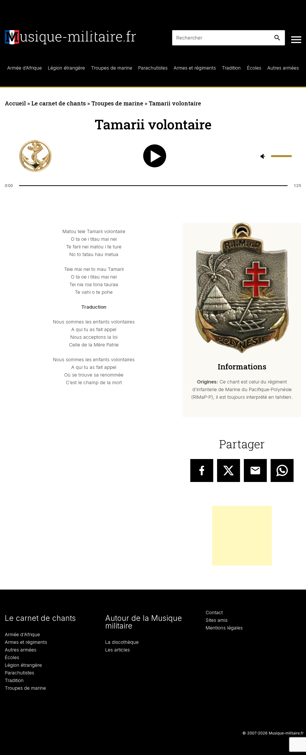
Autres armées (20, 650)
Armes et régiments (26, 642)
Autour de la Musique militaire (143, 621)
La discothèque (122, 642)
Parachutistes (19, 673)
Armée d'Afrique (22, 634)
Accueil (15, 103)
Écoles (12, 657)
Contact (214, 612)
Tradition (14, 680)
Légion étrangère (23, 665)
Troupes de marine (117, 103)
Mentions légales (224, 628)
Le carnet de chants (58, 103)
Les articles (117, 650)
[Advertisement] (242, 536)
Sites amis (217, 620)
